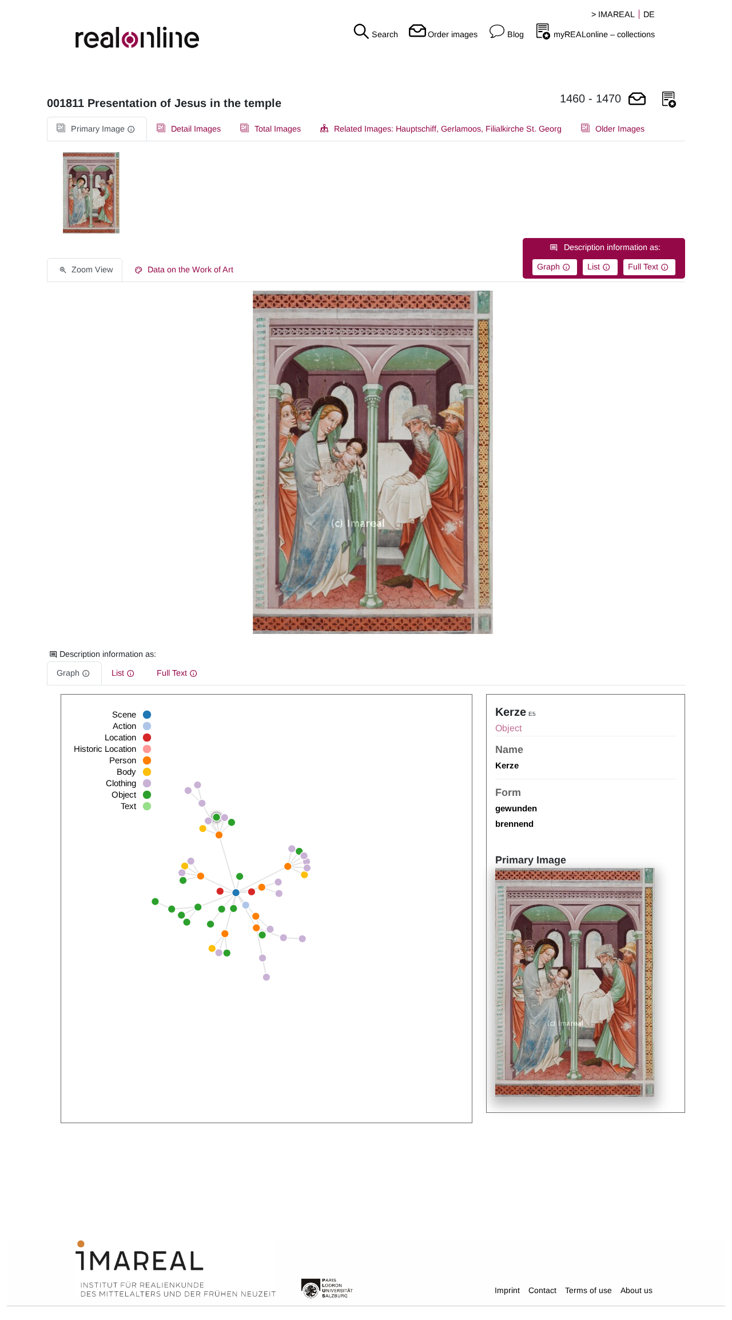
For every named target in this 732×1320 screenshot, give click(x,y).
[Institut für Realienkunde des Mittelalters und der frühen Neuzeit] (175, 1269)
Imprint (507, 1290)
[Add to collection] (669, 100)
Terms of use (588, 1290)
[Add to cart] (637, 100)
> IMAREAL (613, 14)
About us (636, 1290)
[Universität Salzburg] (327, 1287)
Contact (542, 1290)
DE (649, 14)
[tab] (97, 129)
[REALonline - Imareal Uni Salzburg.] (122, 28)
